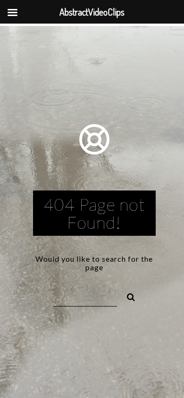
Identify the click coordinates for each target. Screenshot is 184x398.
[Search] (126, 295)
